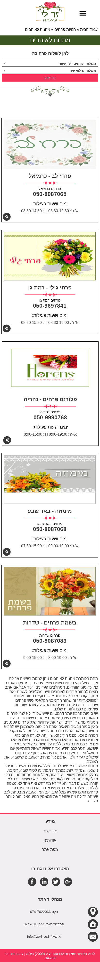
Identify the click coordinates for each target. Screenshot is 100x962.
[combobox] (50, 63)
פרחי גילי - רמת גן (50, 288)
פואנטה (50, 958)
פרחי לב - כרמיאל (50, 176)
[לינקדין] (44, 881)
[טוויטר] (55, 881)
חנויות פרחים (65, 29)
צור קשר (50, 831)
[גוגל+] (67, 881)
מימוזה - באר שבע (50, 511)
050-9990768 (50, 417)
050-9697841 (50, 306)
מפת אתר (50, 849)
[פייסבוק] (32, 881)
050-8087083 (50, 641)
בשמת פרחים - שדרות (49, 623)
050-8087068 (50, 529)
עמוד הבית (89, 29)
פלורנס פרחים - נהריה (50, 399)
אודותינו (50, 840)
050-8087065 (50, 194)
